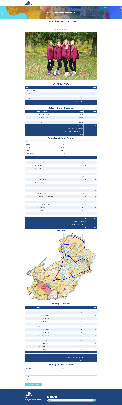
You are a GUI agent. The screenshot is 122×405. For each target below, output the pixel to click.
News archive (86, 2)
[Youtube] (56, 397)
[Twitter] (51, 397)
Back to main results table (33, 384)
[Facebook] (48, 397)
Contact (95, 2)
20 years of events (73, 2)
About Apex (61, 2)
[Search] (94, 400)
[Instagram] (53, 397)
